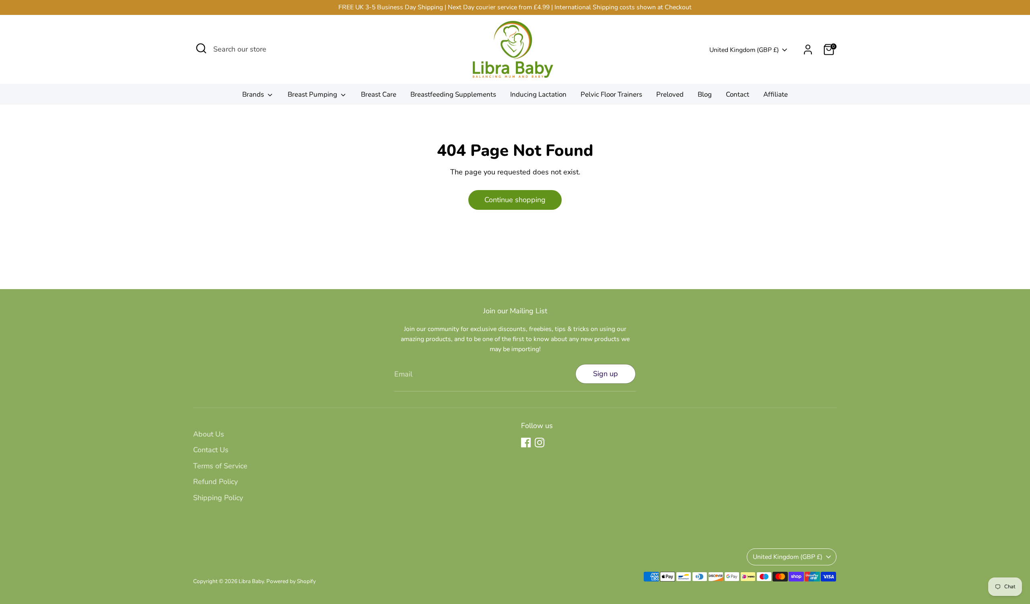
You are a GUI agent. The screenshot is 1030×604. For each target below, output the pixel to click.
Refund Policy (215, 481)
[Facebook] (526, 442)
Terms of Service (220, 466)
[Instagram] (539, 442)
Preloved (670, 94)
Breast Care (378, 94)
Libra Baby (251, 581)
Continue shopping (515, 200)
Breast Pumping (313, 94)
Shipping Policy (218, 498)
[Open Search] (201, 48)
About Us (208, 434)
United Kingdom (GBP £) (744, 50)
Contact (737, 94)
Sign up (605, 374)
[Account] (808, 49)
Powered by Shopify (291, 581)
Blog (705, 94)
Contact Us (211, 450)
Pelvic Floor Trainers (611, 94)
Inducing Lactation (538, 94)
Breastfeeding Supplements (453, 94)
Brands (254, 94)
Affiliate (775, 94)
